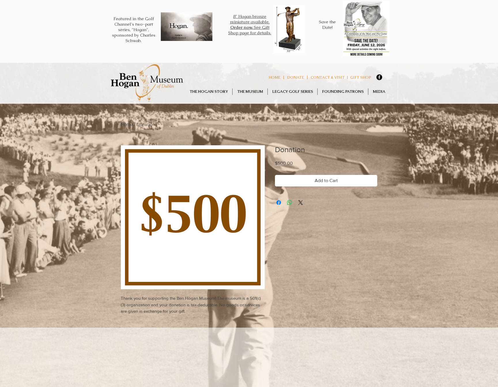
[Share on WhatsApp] (289, 202)
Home (127, 124)
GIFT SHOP (360, 77)
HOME (274, 77)
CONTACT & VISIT (328, 77)
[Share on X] (300, 202)
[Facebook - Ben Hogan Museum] (379, 77)
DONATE (295, 77)
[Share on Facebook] (278, 202)
